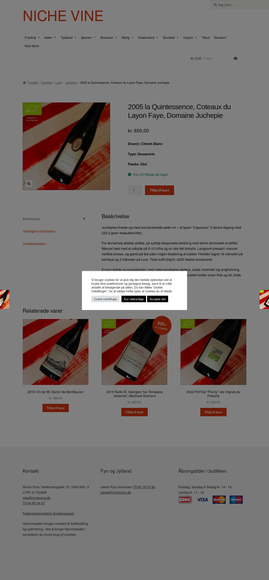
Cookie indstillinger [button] (105, 299)
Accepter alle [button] (158, 299)
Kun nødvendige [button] (134, 299)
